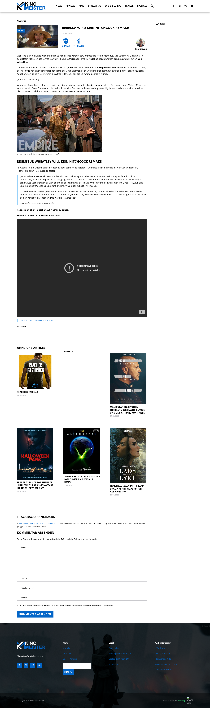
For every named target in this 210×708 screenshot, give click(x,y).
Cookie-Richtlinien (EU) (119, 659)
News (59, 5)
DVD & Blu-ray (113, 5)
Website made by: (173, 700)
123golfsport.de (162, 648)
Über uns (67, 653)
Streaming (94, 5)
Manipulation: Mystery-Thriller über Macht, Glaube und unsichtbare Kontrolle (127, 409)
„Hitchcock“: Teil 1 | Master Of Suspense (36, 320)
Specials (142, 5)
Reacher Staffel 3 (27, 391)
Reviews (70, 5)
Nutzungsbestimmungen (120, 653)
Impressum (114, 664)
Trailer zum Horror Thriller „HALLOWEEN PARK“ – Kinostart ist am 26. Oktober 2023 (35, 485)
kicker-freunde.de (163, 669)
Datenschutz (114, 648)
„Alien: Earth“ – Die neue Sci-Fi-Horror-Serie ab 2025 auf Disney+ (81, 479)
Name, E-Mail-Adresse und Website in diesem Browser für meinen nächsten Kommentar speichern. (67, 605)
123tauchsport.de (163, 659)
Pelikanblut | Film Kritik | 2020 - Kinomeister (37, 523)
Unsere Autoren (70, 659)
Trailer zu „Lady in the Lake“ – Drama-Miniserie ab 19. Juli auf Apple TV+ (128, 488)
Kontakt (66, 648)
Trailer (129, 5)
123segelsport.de (162, 653)
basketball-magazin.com (166, 664)
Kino (81, 5)
